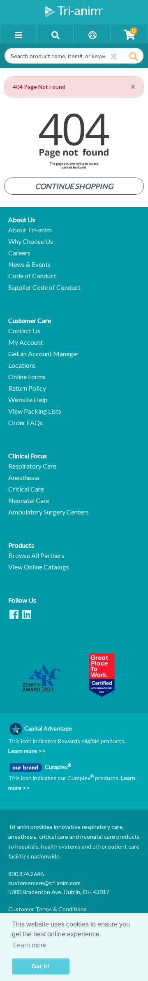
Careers (19, 253)
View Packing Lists (34, 411)
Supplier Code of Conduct (44, 287)
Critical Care (26, 489)
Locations (22, 365)
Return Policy (27, 388)
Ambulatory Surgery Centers (48, 512)
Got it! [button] (40, 966)
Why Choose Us (30, 241)
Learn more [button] (29, 945)
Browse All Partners (36, 555)
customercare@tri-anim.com (44, 882)
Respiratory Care (32, 466)
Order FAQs (25, 422)
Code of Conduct (32, 276)
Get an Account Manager (43, 354)
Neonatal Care (28, 500)
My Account (25, 342)
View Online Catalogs (38, 567)
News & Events (29, 264)
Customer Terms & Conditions (47, 909)
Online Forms (27, 376)
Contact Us (24, 331)
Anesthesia (23, 477)
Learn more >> (27, 750)
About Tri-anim (30, 230)
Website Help (28, 399)
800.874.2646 (26, 873)
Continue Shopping (74, 186)
